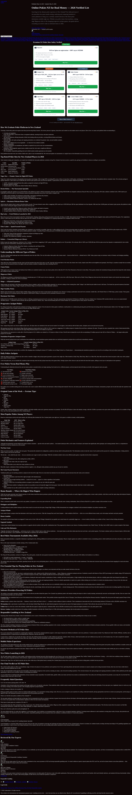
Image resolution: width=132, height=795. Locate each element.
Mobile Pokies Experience (73, 40)
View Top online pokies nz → (39, 28)
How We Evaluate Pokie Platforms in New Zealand (13, 37)
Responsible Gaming (37, 788)
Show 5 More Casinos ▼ (66, 119)
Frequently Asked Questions (123, 40)
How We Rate (27, 788)
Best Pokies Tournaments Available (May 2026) (94, 39)
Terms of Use (11, 788)
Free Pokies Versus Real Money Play (111, 37)
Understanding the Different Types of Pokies (65, 37)
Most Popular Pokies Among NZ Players (24, 39)
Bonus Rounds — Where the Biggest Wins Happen (68, 39)
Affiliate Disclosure (19, 788)
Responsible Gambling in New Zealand (36, 40)
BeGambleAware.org (78, 122)
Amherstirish (4, 1)
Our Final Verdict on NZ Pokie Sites (106, 40)
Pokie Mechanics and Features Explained (44, 39)
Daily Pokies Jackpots (96, 37)
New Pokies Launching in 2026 (88, 40)
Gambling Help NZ (8, 781)
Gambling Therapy (32, 781)
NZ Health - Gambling (20, 781)
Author (2, 2)
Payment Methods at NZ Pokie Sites (56, 40)
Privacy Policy (4, 788)
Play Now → (66, 62)
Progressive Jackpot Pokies (84, 37)
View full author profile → (7, 734)
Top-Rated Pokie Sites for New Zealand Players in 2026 (40, 37)
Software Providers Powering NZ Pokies (15, 40)
